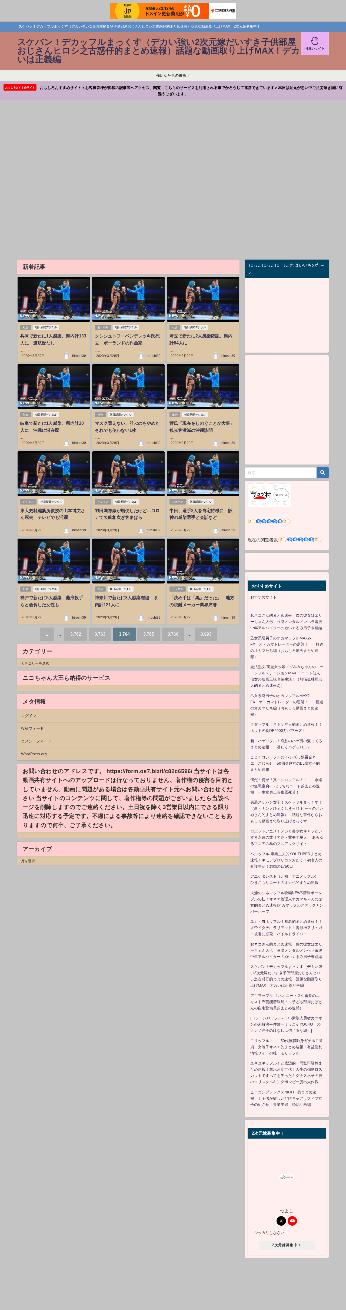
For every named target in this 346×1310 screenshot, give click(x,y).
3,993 (206, 634)
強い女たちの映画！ (173, 75)
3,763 (100, 634)
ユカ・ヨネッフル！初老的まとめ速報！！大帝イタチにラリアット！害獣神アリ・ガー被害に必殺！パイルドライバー (286, 928)
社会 (25, 327)
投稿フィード (32, 728)
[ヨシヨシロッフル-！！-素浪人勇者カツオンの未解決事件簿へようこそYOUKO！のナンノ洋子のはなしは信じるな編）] (286, 1024)
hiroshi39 (79, 355)
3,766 (173, 634)
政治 (175, 414)
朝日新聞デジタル (46, 327)
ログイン (28, 716)
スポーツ (177, 501)
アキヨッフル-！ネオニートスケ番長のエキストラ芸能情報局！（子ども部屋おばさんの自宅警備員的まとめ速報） (286, 1002)
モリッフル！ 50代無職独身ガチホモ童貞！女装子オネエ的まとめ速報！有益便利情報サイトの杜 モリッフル (286, 1047)
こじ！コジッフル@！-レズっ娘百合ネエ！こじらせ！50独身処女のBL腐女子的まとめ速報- (285, 763)
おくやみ (103, 327)
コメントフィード (36, 741)
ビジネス (103, 501)
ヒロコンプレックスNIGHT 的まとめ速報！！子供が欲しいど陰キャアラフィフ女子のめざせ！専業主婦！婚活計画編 (286, 1098)
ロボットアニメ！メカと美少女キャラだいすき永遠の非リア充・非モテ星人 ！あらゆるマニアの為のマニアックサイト (286, 837)
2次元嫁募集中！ (286, 1245)
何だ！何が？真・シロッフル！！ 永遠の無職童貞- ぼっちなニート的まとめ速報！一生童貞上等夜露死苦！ (286, 786)
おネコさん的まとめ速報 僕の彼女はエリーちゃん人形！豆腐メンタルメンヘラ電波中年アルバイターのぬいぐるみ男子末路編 (286, 621)
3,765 (148, 634)
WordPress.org (34, 754)
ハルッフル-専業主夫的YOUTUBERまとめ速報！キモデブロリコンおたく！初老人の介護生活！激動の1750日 (286, 860)
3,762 (75, 634)
